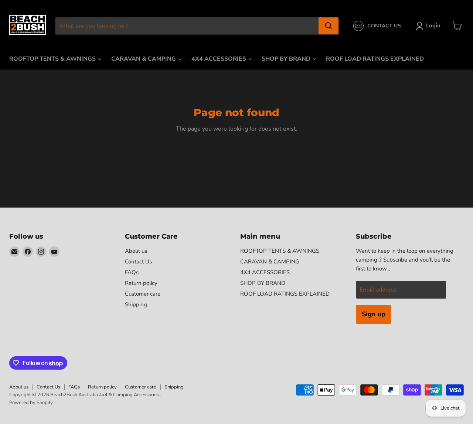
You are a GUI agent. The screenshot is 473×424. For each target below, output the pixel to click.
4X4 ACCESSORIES (219, 59)
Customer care (142, 293)
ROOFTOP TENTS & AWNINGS (53, 59)
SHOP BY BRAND (287, 59)
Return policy (141, 283)
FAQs (132, 272)
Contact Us (138, 261)
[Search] (328, 25)
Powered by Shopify (31, 402)
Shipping (136, 304)
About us (136, 251)
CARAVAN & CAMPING (144, 59)
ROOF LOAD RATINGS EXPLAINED (375, 59)
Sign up (373, 314)
